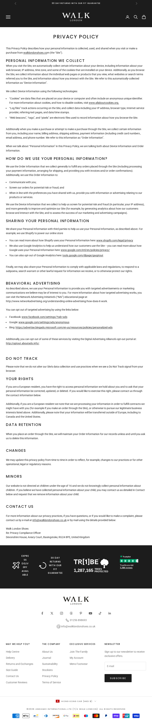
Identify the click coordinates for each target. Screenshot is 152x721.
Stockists (47, 670)
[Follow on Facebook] (42, 613)
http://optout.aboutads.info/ (22, 343)
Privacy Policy (50, 676)
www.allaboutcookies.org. (104, 102)
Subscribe (118, 678)
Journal (46, 657)
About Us (47, 651)
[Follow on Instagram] (61, 613)
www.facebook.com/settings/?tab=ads (44, 316)
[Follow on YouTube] (90, 613)
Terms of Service (51, 682)
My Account (76, 657)
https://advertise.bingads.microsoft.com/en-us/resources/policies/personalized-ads (64, 327)
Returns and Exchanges (19, 663)
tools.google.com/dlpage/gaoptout (82, 255)
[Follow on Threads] (71, 613)
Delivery (10, 657)
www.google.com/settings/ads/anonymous (44, 322)
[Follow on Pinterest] (81, 613)
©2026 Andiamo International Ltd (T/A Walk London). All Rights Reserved (76, 709)
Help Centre (12, 651)
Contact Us (12, 676)
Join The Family (79, 651)
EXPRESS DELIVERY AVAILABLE (25, 565)
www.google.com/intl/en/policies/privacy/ (85, 250)
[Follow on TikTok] (100, 613)
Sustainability (50, 663)
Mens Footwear (79, 663)
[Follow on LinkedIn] (110, 613)
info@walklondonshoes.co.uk (49, 520)
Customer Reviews (16, 682)
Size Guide (12, 670)
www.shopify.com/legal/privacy (114, 240)
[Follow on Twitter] (52, 613)
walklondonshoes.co (35, 52)
